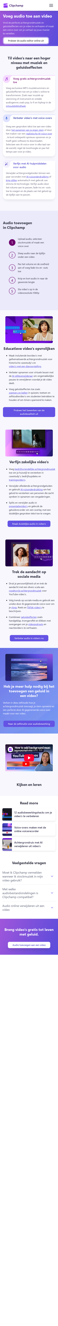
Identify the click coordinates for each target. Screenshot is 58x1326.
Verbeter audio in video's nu (29, 638)
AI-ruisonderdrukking (37, 176)
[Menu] (51, 5)
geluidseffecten (29, 617)
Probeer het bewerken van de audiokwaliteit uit (29, 412)
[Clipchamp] (13, 5)
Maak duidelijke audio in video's (29, 523)
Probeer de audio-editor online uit (26, 40)
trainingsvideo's (17, 479)
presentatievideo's (18, 506)
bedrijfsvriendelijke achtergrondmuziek (35, 469)
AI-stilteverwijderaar (22, 375)
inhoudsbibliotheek (16, 106)
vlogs (14, 607)
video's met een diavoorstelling (25, 366)
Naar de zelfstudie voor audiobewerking (29, 723)
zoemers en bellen (18, 392)
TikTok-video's (34, 607)
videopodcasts (35, 624)
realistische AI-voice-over (39, 133)
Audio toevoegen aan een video (29, 944)
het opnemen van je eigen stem (27, 130)
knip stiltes (11, 180)
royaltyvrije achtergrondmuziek (25, 590)
